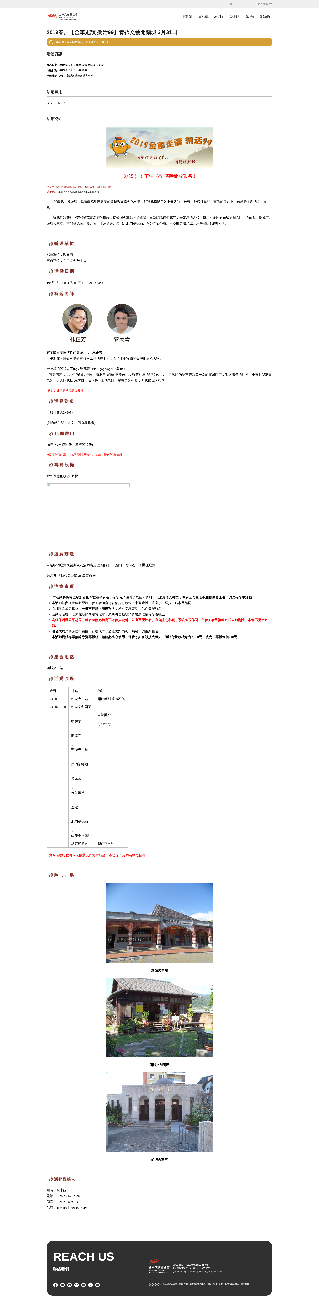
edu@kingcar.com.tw (187, 1271)
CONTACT (266, 4)
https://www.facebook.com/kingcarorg (78, 191)
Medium (83, 1284)
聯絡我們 (97, 1284)
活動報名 (250, 16)
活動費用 (54, 91)
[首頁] (62, 16)
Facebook (55, 1284)
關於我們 (188, 16)
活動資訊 (54, 54)
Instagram (69, 1284)
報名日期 (52, 64)
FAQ (90, 1284)
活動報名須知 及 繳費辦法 (76, 575)
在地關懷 (234, 16)
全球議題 (204, 16)
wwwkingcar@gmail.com (210, 1271)
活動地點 (52, 75)
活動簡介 (54, 118)
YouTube (62, 1284)
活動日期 (52, 70)
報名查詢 (265, 16)
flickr (76, 1284)
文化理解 (219, 16)
